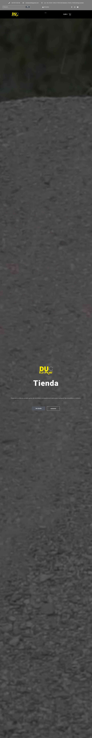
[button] (45, 12)
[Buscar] (28, 7)
